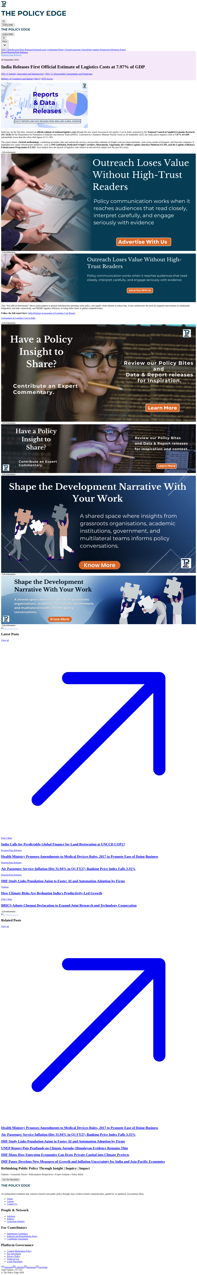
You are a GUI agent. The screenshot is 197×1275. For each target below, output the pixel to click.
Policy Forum (65, 49)
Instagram (31, 1267)
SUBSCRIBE (7, 25)
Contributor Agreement (17, 1239)
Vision (10, 1199)
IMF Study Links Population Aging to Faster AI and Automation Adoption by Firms (63, 881)
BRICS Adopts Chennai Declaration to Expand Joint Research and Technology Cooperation (69, 905)
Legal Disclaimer (14, 1261)
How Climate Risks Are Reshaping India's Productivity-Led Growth (51, 893)
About (4, 42)
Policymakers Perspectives (99, 49)
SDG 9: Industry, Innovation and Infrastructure (22, 74)
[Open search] (3, 22)
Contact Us (12, 1204)
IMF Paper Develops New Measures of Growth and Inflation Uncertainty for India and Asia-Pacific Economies (83, 1161)
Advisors (11, 1216)
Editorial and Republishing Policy (22, 1236)
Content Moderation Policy (19, 1251)
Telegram (8, 1267)
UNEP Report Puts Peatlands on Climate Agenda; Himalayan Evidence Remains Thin (64, 1148)
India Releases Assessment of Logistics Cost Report (51, 313)
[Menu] (3, 38)
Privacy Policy (13, 1256)
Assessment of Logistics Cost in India (18, 318)
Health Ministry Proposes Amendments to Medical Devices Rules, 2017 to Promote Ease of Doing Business (79, 856)
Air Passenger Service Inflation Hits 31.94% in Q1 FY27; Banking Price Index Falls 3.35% (68, 869)
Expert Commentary (49, 49)
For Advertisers (14, 1254)
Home (4, 52)
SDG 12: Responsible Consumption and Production (68, 74)
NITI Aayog (47, 79)
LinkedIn (19, 1267)
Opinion (36, 49)
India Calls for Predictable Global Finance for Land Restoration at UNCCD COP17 (63, 844)
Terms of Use (13, 1259)
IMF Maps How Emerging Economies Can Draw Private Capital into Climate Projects (65, 1155)
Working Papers (118, 49)
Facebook (43, 1267)
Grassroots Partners (16, 1221)
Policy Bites (6, 49)
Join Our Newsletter (10, 1180)
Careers (10, 1201)
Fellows (10, 1219)
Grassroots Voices (79, 49)
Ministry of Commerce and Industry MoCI (20, 79)
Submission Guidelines (17, 1233)
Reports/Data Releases (22, 49)
